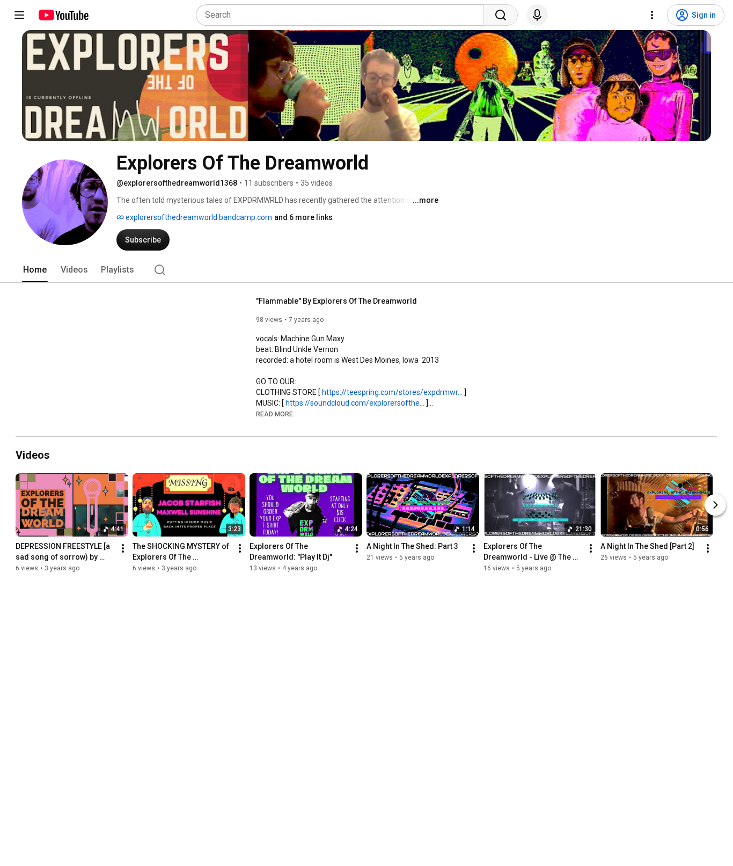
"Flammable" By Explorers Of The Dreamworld (336, 301)
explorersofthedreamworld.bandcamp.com (198, 217)
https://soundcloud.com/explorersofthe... (354, 403)
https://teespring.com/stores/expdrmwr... (392, 392)
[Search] (500, 15)
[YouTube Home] (63, 15)
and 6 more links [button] (303, 217)
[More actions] (123, 548)
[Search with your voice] (537, 15)
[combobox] (343, 15)
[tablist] (366, 270)
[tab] (35, 270)
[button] (274, 413)
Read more (274, 414)
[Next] (715, 505)
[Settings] (652, 15)
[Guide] (19, 15)
